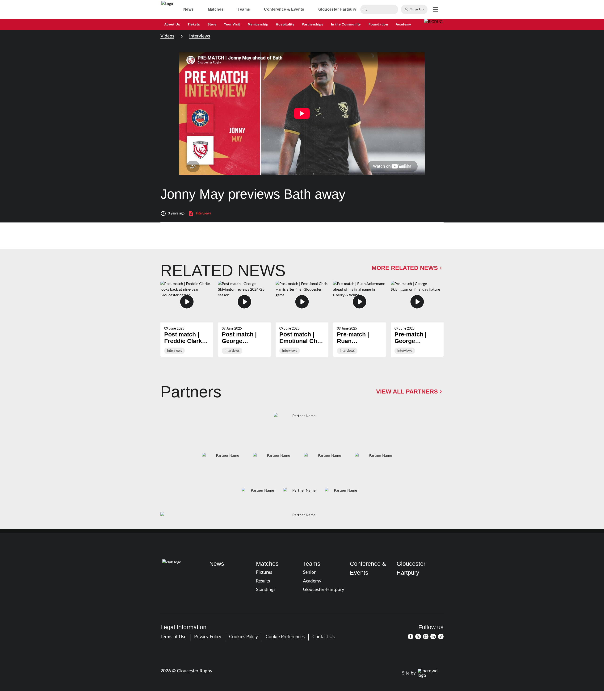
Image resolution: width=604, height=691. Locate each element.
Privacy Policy (207, 637)
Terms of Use (173, 637)
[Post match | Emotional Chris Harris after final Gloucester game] (302, 319)
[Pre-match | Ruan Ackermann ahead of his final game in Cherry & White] (359, 319)
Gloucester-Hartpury (323, 589)
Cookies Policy (243, 637)
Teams (311, 563)
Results (263, 581)
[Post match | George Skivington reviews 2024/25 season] (244, 319)
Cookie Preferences (285, 637)
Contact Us (323, 637)
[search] (366, 9)
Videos (167, 36)
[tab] (188, 9)
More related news (405, 267)
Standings (265, 589)
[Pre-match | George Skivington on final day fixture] (417, 319)
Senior (309, 572)
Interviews (199, 36)
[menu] (435, 9)
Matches (267, 563)
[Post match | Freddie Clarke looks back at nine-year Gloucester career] (186, 319)
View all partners (407, 391)
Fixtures (264, 572)
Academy (312, 581)
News (216, 563)
